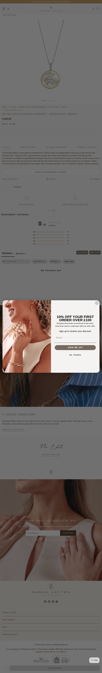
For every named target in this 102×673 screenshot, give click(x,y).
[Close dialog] (96, 303)
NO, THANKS (75, 355)
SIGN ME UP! (75, 347)
